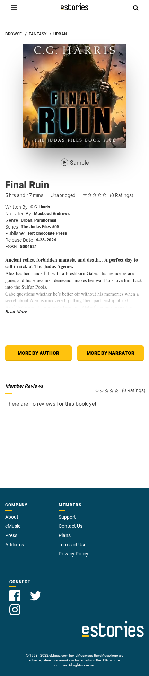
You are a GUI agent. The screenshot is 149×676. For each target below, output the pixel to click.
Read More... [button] (18, 311)
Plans (65, 535)
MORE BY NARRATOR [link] (110, 353)
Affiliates (14, 544)
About (11, 517)
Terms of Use (72, 544)
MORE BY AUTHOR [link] (38, 353)
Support (67, 517)
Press (11, 535)
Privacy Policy (73, 554)
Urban (27, 220)
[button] (14, 7)
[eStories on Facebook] (15, 592)
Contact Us (70, 526)
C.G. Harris (40, 207)
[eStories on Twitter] (35, 592)
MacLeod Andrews (52, 213)
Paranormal (45, 220)
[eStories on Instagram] (15, 606)
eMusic (12, 526)
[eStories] (74, 7)
